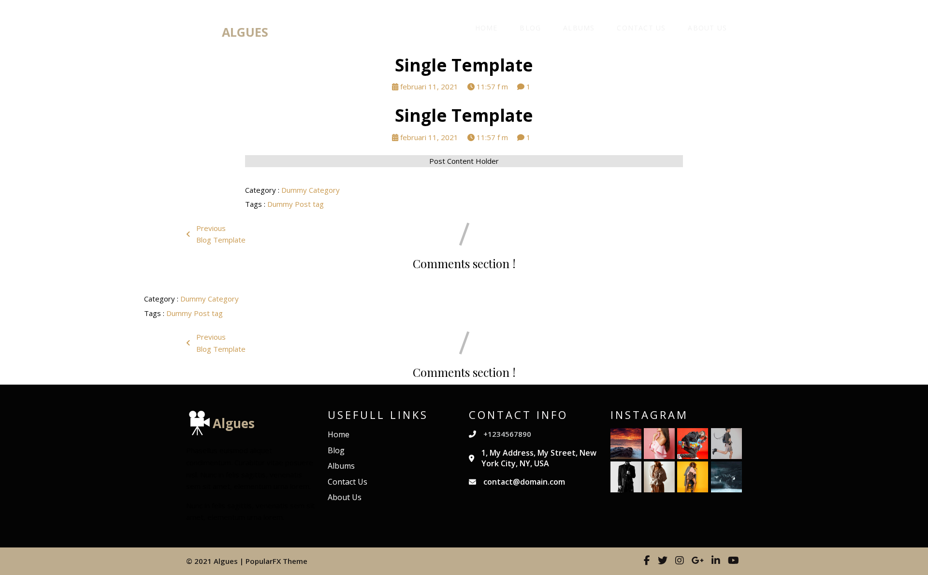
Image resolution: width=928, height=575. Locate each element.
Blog (530, 27)
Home (486, 27)
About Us (707, 27)
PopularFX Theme (276, 561)
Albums (578, 27)
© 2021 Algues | (216, 561)
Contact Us (641, 27)
